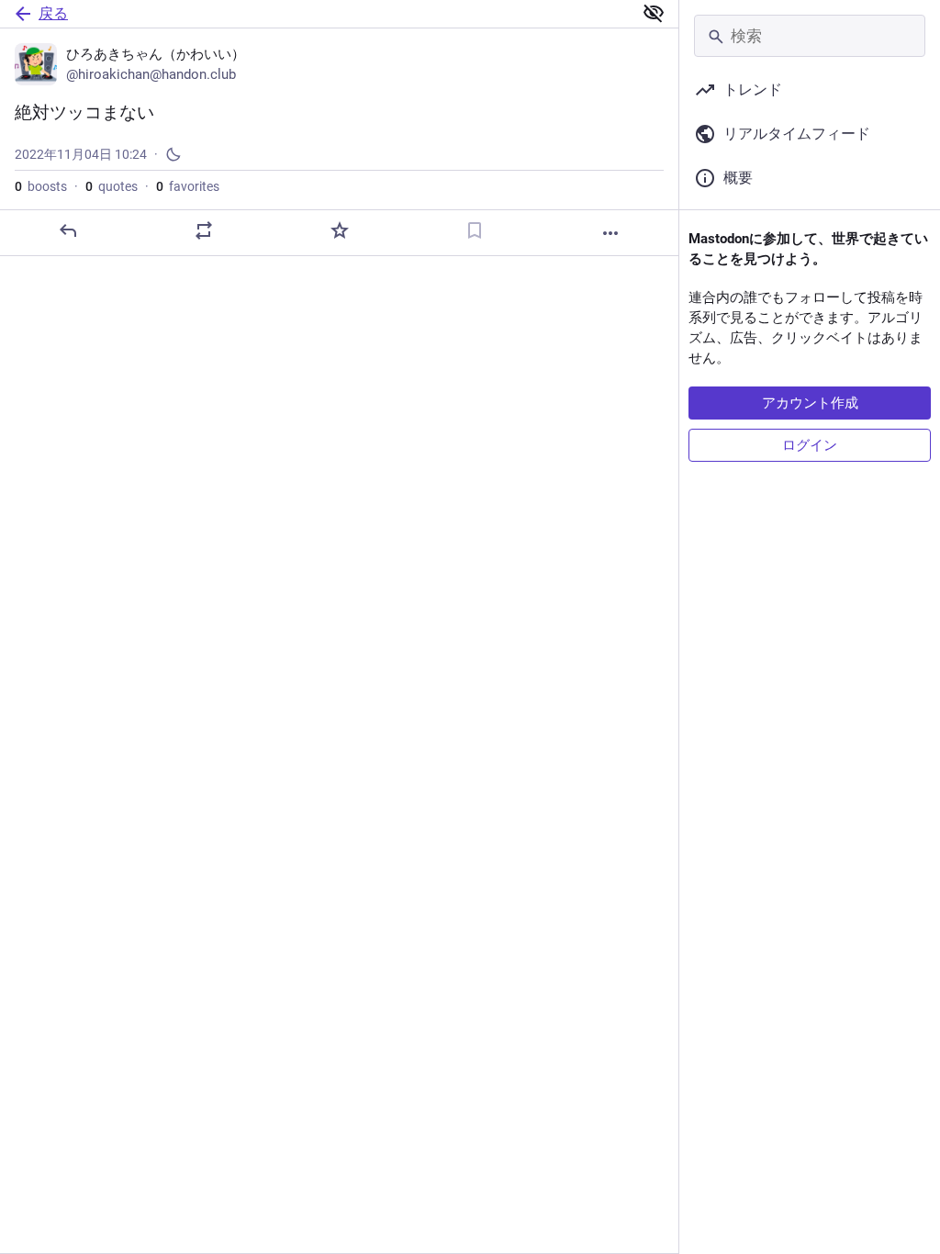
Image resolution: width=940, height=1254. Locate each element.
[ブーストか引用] (204, 230)
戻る (53, 13)
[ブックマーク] (475, 230)
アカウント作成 (810, 403)
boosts (41, 186)
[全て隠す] (653, 13)
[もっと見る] (610, 233)
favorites (187, 186)
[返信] (68, 230)
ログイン (809, 445)
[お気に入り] (340, 230)
